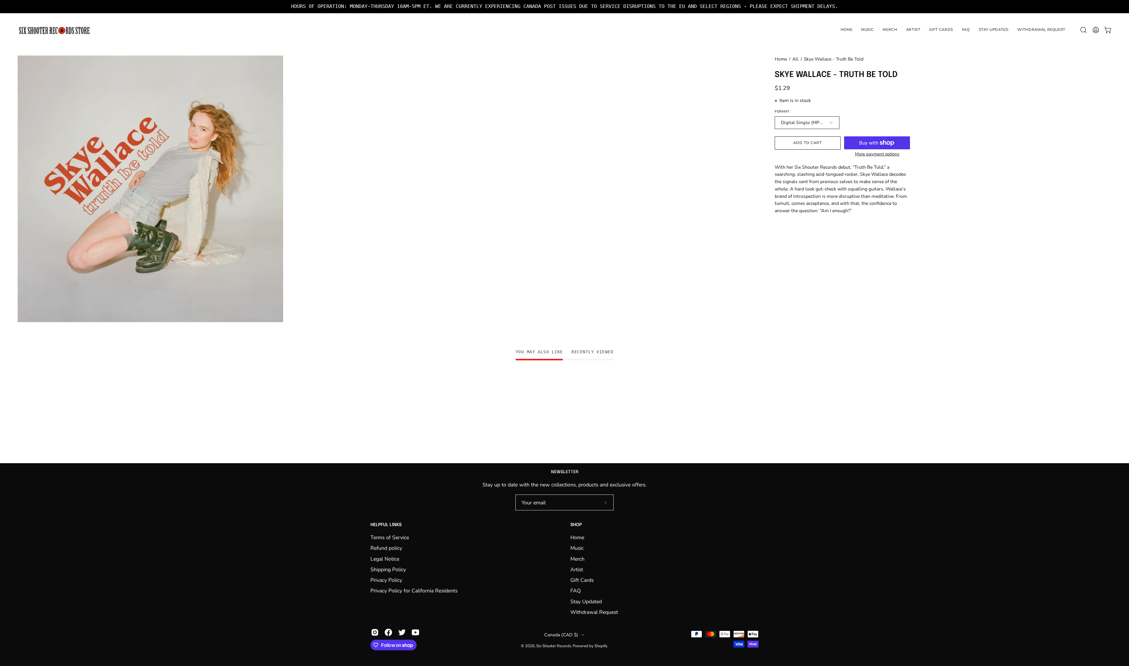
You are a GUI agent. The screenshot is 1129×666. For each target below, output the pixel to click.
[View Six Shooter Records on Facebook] (388, 632)
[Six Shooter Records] (54, 30)
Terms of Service (389, 537)
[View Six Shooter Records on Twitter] (402, 632)
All (795, 59)
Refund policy (386, 548)
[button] (1083, 30)
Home (781, 59)
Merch (577, 558)
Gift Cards (582, 580)
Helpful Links (386, 525)
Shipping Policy (388, 569)
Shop (576, 525)
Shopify (600, 646)
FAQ (575, 590)
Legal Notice (384, 558)
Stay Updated (586, 601)
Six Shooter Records (553, 646)
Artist (576, 569)
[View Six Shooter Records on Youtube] (415, 632)
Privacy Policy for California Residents (413, 590)
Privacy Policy (386, 580)
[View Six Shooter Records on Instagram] (374, 632)
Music (577, 548)
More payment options (877, 154)
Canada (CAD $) (561, 635)
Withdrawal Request (594, 611)
